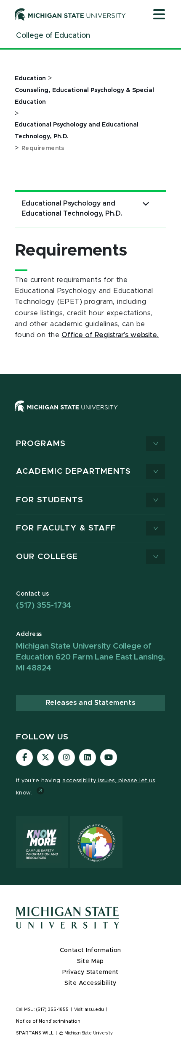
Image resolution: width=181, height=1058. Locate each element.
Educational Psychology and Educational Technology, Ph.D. (71, 208)
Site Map (90, 961)
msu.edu (94, 1010)
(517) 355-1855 (52, 1010)
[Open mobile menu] (159, 15)
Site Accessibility (90, 983)
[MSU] (90, 414)
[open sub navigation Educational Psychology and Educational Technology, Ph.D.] (145, 203)
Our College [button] (47, 557)
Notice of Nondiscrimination (48, 1021)
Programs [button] (41, 444)
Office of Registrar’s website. (110, 335)
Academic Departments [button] (73, 471)
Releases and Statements (90, 702)
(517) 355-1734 (43, 605)
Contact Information (90, 950)
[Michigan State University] (70, 14)
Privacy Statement (90, 972)
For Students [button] (50, 500)
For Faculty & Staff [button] (66, 528)
